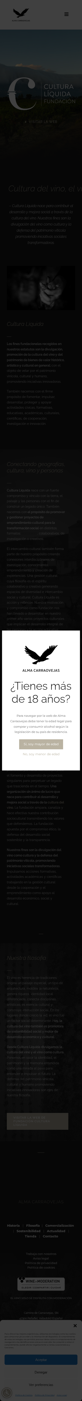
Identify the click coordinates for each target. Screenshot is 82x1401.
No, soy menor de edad (41, 754)
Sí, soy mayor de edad (41, 744)
